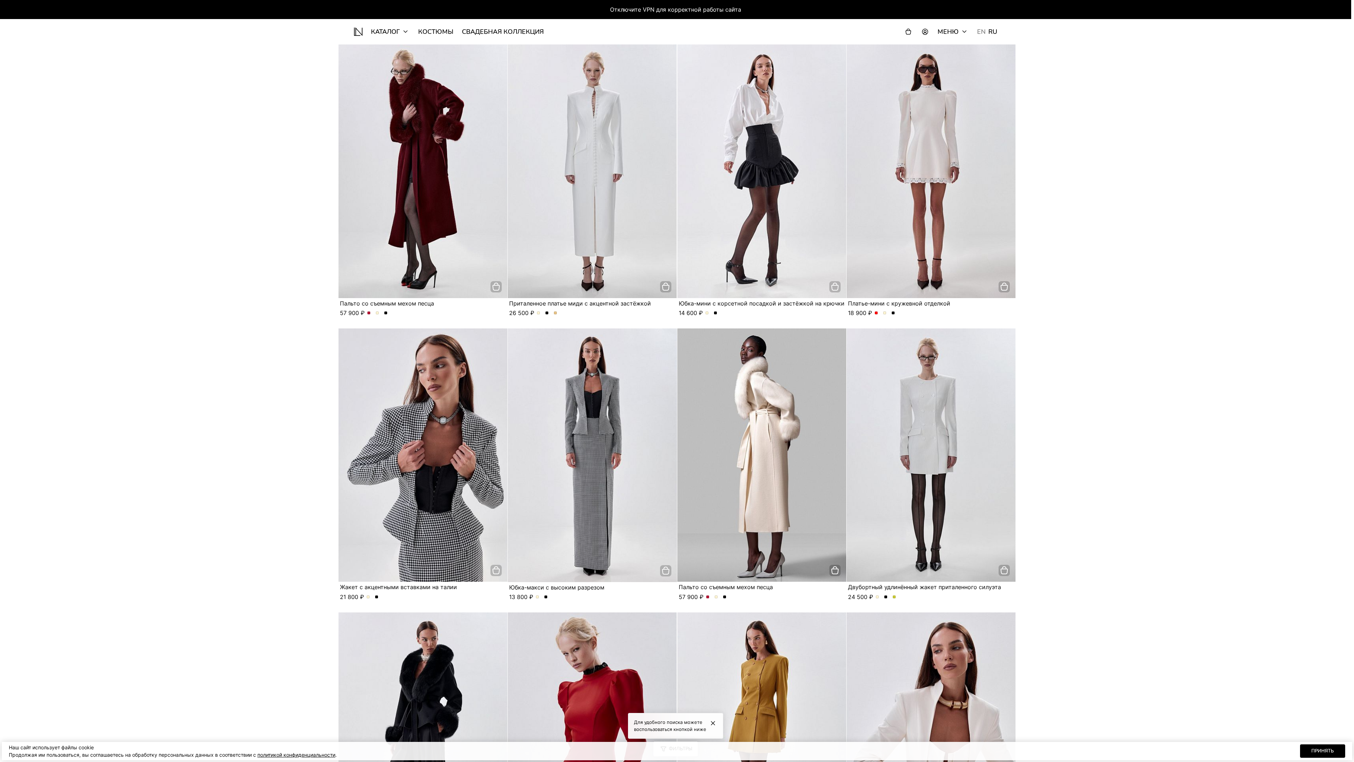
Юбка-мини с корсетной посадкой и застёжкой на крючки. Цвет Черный (715, 313)
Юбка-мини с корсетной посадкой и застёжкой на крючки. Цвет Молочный (707, 313)
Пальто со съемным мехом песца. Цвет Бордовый (369, 313)
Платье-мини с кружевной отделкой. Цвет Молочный (885, 313)
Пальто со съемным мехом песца (387, 303)
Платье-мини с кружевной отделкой (899, 303)
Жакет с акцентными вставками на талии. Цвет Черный (377, 597)
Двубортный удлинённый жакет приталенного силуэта (924, 587)
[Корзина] (908, 32)
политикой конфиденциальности (296, 755)
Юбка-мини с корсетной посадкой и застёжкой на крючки (761, 303)
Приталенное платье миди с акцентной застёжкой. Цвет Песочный (555, 313)
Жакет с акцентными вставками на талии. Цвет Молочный (368, 597)
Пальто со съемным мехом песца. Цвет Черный (386, 313)
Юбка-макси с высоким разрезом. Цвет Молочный (537, 597)
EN (981, 32)
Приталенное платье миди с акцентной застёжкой (580, 303)
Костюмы (435, 32)
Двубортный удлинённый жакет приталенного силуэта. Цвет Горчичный (894, 597)
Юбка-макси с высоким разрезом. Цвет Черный (546, 597)
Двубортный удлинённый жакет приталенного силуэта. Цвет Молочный (877, 597)
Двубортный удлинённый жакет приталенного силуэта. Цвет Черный (886, 597)
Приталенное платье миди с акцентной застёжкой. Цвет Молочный (538, 313)
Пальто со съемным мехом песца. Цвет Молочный (377, 313)
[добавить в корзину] (496, 286)
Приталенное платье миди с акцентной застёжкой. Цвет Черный (547, 313)
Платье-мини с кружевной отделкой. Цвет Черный (893, 313)
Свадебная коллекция (503, 32)
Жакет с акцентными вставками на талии (398, 587)
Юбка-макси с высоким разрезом (556, 587)
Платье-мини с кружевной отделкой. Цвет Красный (876, 313)
